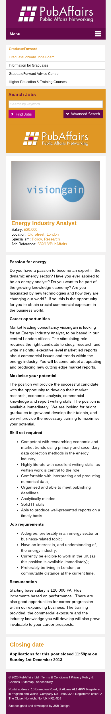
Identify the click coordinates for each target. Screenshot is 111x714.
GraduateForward (23, 49)
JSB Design (61, 705)
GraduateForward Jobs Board (32, 57)
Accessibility (44, 682)
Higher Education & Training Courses (38, 82)
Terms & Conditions (54, 677)
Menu (15, 34)
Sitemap (28, 682)
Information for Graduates (28, 65)
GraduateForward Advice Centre (34, 74)
